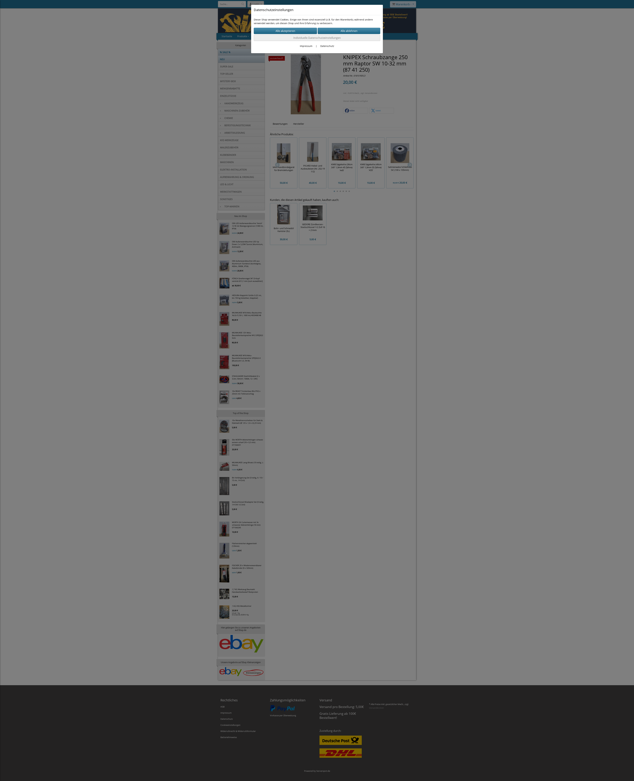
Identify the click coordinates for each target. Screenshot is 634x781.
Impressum (306, 46)
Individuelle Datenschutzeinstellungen (317, 38)
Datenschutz (327, 46)
